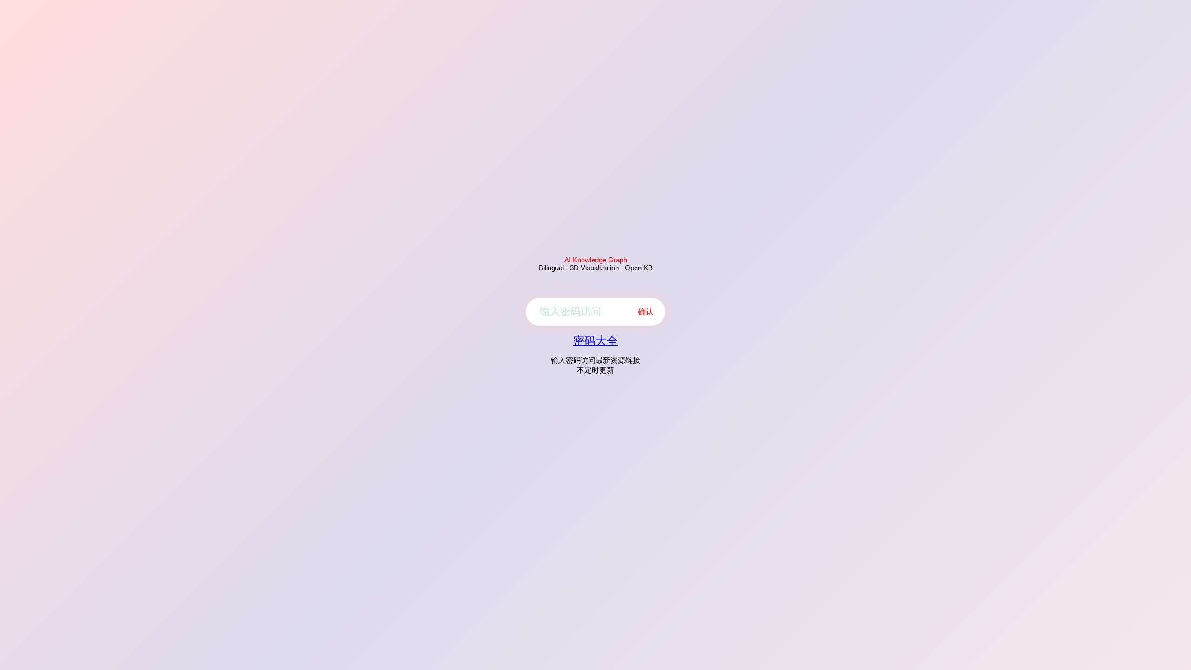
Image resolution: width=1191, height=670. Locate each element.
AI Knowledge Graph (595, 260)
